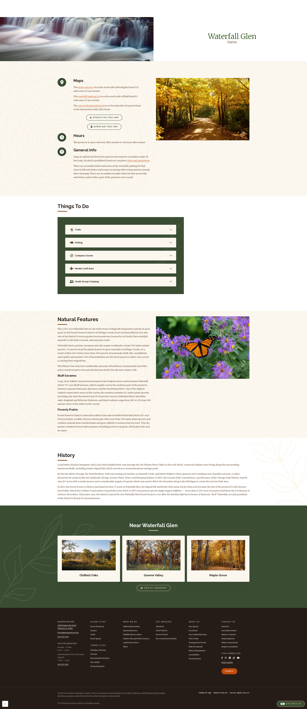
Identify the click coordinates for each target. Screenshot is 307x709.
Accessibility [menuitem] (194, 655)
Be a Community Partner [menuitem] (166, 639)
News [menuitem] (125, 647)
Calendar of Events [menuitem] (98, 650)
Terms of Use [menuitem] (205, 693)
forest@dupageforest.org (68, 633)
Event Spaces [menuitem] (95, 639)
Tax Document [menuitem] (195, 659)
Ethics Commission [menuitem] (229, 642)
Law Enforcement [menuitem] (228, 630)
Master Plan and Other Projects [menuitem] (136, 639)
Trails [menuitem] (92, 634)
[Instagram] (226, 658)
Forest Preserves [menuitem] (97, 626)
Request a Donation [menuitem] (229, 647)
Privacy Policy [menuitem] (220, 693)
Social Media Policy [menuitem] (239, 693)
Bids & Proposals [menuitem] (196, 647)
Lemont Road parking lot (91, 105)
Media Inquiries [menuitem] (228, 639)
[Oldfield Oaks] (89, 559)
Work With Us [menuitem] (161, 630)
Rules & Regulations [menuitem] (197, 651)
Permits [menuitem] (93, 654)
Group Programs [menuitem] (97, 666)
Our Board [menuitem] (193, 630)
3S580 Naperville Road (67, 625)
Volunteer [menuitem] (160, 626)
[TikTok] (234, 658)
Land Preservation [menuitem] (131, 642)
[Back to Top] (5, 704)
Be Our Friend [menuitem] (161, 634)
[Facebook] (222, 658)
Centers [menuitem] (93, 630)
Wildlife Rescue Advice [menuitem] (132, 634)
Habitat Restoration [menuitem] (131, 626)
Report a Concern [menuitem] (228, 634)
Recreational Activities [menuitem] (99, 658)
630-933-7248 (63, 664)
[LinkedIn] (230, 658)
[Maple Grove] (218, 559)
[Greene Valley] (153, 559)
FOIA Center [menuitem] (194, 639)
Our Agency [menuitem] (193, 626)
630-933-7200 (63, 637)
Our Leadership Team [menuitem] (198, 634)
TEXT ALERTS (227, 662)
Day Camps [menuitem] (95, 662)
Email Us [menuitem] (225, 626)
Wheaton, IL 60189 (65, 628)
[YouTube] (238, 658)
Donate (229, 671)
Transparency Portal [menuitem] (197, 642)
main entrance (86, 87)
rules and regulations (138, 160)
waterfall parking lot (89, 96)
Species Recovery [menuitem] (130, 630)
